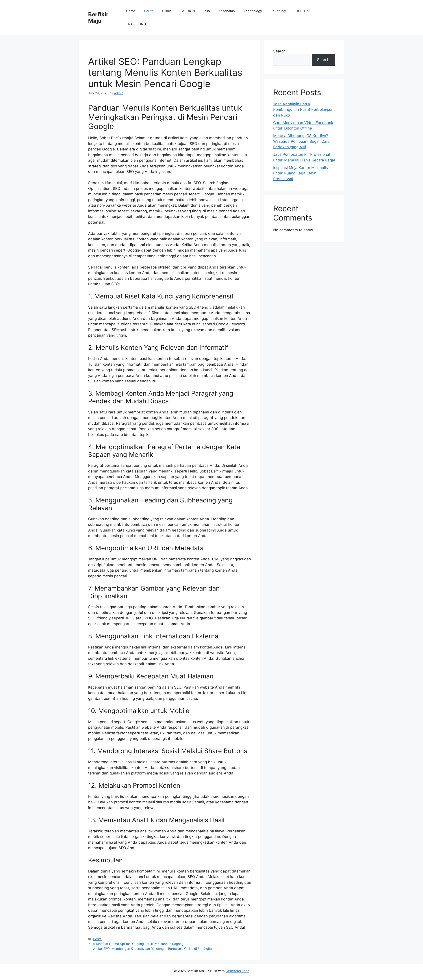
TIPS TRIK (303, 11)
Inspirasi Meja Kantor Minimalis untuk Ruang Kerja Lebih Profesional (300, 173)
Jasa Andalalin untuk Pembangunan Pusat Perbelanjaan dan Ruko (304, 109)
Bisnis (167, 11)
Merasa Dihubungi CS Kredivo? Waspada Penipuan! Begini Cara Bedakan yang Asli (301, 141)
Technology (253, 11)
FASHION (187, 11)
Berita (148, 11)
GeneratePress (237, 971)
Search (279, 51)
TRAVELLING (136, 24)
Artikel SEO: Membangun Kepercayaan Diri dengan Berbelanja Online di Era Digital (152, 948)
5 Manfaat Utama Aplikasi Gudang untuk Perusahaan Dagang (138, 944)
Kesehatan (227, 11)
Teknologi (278, 11)
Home (130, 11)
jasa (207, 11)
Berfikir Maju (98, 17)
